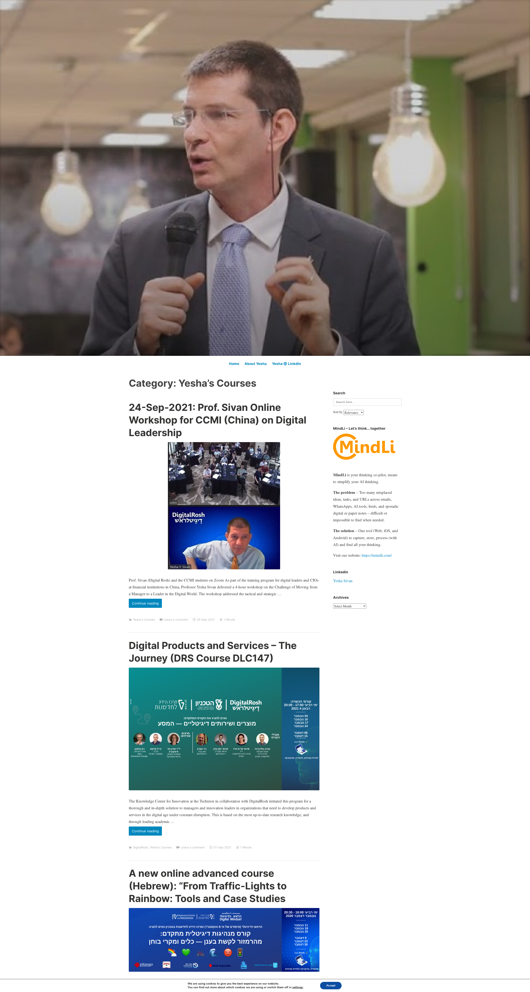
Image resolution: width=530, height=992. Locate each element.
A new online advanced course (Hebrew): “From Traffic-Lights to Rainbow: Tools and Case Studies (208, 885)
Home (234, 364)
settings (297, 987)
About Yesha (256, 364)
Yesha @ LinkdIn (286, 364)
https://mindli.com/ (377, 555)
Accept (330, 985)
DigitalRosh (140, 847)
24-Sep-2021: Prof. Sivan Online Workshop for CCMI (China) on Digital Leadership (217, 419)
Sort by (338, 412)
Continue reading (147, 604)
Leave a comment (176, 619)
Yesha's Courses (144, 619)
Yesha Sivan (343, 580)
